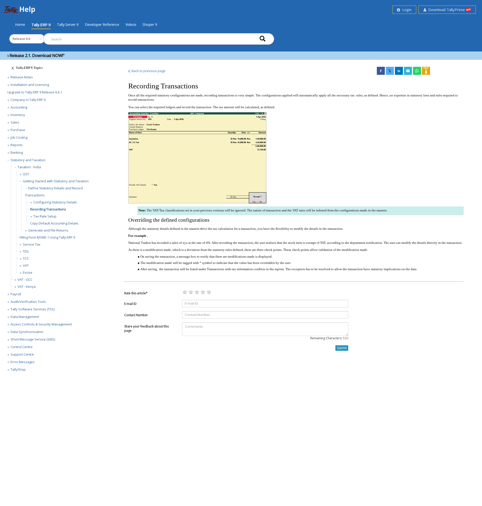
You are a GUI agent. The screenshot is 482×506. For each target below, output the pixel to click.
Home (20, 24)
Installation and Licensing (30, 84)
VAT (26, 265)
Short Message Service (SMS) (33, 339)
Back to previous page (148, 71)
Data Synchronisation (27, 331)
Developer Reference (102, 24)
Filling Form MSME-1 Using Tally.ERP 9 (47, 237)
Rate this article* (136, 293)
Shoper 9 (150, 24)
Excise (27, 272)
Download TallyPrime (446, 9)
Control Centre (22, 347)
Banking (17, 152)
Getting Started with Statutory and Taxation (56, 181)
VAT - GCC (25, 279)
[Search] (262, 39)
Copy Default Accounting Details (54, 223)
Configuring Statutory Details (55, 202)
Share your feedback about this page (146, 328)
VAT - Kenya (27, 286)
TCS (26, 258)
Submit (342, 348)
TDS (26, 251)
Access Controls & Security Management (41, 324)
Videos (131, 24)
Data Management (25, 316)
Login (405, 9)
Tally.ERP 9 (41, 24)
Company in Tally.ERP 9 (28, 99)
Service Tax (31, 244)
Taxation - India (29, 167)
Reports (17, 145)
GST (26, 174)
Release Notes (22, 77)
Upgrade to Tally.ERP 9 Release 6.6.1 (34, 92)
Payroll (16, 294)
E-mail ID (130, 304)
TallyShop (18, 369)
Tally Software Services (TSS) (32, 309)
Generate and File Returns (48, 230)
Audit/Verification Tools (28, 301)
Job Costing (19, 137)
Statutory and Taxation (28, 160)
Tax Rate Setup (44, 216)
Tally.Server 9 (68, 24)
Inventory (18, 115)
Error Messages (23, 362)
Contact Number (136, 315)
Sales (15, 122)
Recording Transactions (48, 209)
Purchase (18, 130)
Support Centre (22, 354)
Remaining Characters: (329, 338)
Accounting (19, 107)
